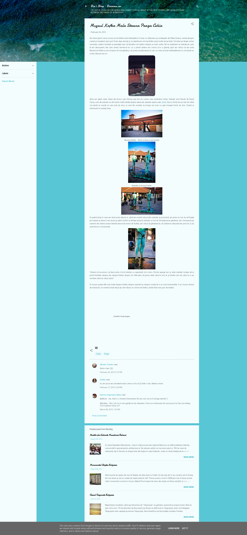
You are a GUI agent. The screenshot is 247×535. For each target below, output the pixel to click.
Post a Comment (99, 416)
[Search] (197, 7)
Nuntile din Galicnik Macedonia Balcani (108, 435)
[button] (192, 24)
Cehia (98, 354)
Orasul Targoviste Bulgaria (102, 495)
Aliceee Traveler (106, 364)
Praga (106, 354)
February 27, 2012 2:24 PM (111, 387)
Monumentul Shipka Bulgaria (103, 465)
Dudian (103, 380)
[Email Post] (96, 349)
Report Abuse (8, 81)
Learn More (173, 528)
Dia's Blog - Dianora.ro (106, 6)
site (164, 102)
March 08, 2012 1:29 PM (110, 409)
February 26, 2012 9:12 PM (111, 372)
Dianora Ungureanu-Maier (110, 395)
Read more (189, 457)
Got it (185, 528)
